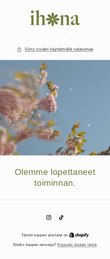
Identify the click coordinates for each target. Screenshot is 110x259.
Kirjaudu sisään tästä (77, 245)
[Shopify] (79, 235)
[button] (55, 49)
